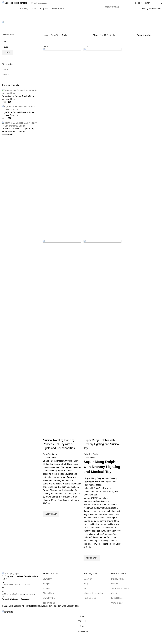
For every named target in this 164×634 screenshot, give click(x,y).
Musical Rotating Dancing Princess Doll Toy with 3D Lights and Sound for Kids (59, 444)
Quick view (46, 520)
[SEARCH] (128, 3)
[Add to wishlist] (46, 508)
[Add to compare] (46, 435)
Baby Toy (47, 454)
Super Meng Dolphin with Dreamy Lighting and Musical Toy (101, 444)
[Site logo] (14, 3)
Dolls (54, 454)
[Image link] (10, 573)
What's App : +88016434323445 (17, 584)
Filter (7, 52)
